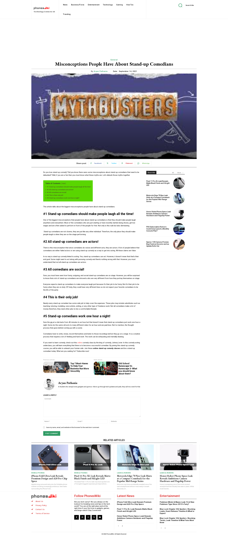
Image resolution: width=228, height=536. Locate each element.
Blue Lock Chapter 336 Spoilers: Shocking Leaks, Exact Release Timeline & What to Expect (177, 511)
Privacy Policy (41, 505)
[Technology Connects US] (49, 496)
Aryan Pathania (101, 71)
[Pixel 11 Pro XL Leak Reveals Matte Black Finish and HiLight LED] (179, 183)
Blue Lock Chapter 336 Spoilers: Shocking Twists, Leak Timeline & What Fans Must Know (177, 520)
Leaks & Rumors (124, 473)
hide (63, 183)
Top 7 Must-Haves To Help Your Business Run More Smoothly (79, 367)
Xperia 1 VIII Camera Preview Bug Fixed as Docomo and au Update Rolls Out (157, 244)
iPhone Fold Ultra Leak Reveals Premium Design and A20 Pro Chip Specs (49, 478)
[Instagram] (82, 517)
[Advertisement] (114, 36)
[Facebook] (76, 517)
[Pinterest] (88, 517)
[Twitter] (94, 517)
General (114, 60)
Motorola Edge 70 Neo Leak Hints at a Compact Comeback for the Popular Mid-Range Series (157, 198)
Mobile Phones (38, 473)
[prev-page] (118, 525)
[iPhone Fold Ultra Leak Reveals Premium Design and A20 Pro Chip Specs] (49, 457)
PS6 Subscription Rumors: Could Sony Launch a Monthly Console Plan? (157, 229)
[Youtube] (99, 517)
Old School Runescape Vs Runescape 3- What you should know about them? (128, 368)
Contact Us (40, 509)
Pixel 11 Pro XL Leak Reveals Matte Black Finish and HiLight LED (157, 183)
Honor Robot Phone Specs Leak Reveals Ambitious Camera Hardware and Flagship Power (158, 214)
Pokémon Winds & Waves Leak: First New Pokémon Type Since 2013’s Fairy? (177, 503)
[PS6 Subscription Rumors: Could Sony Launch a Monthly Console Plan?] (179, 229)
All (173, 173)
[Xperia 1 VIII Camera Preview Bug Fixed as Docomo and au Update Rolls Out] (179, 244)
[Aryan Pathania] (49, 384)
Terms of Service (43, 513)
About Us (39, 501)
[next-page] (122, 525)
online (80, 343)
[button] (184, 5)
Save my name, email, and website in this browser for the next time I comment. (72, 427)
